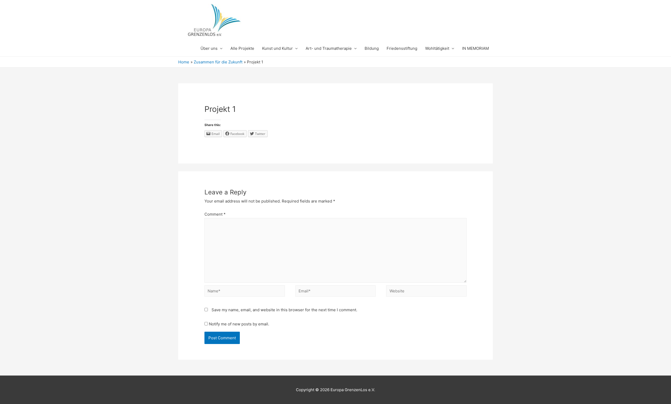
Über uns (209, 48)
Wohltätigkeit (437, 48)
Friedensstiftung (402, 48)
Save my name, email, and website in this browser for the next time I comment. (284, 309)
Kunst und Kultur (277, 48)
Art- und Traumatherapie (329, 48)
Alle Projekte (242, 48)
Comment (215, 214)
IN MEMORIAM (475, 48)
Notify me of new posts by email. (239, 323)
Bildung (372, 48)
